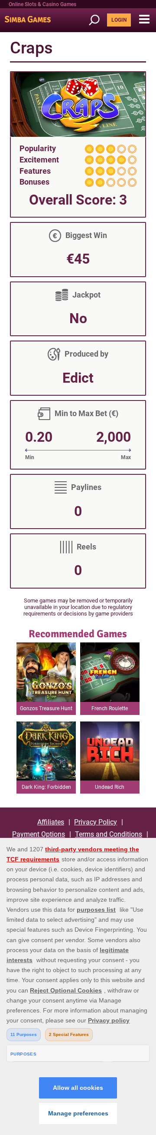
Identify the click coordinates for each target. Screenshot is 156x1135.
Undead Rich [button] (109, 787)
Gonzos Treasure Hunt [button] (46, 708)
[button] (144, 19)
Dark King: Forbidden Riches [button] (46, 789)
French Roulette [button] (109, 708)
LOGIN (119, 20)
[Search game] (97, 20)
